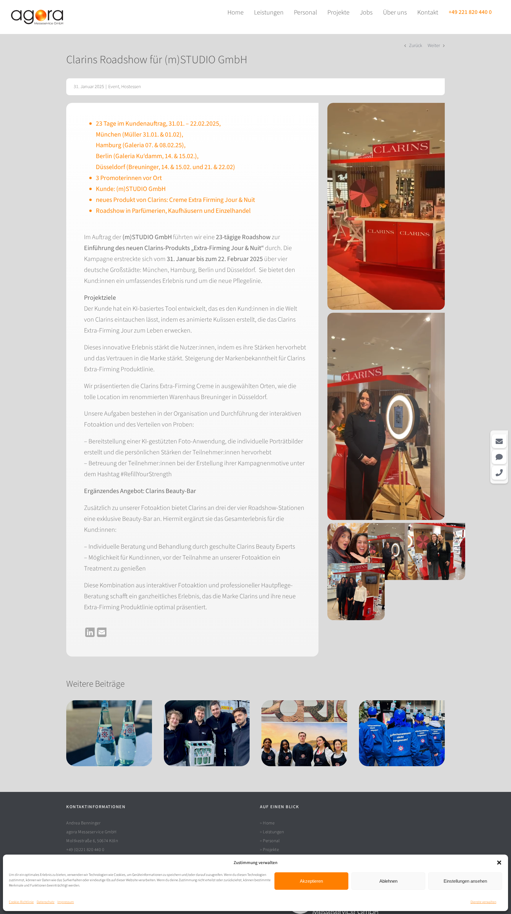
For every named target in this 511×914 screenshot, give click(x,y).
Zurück (415, 45)
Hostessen (131, 86)
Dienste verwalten (483, 902)
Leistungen (273, 832)
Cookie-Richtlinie (21, 902)
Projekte (271, 850)
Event (113, 86)
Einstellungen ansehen (465, 881)
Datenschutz (45, 902)
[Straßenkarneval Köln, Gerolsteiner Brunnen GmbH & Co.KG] (402, 733)
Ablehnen (388, 881)
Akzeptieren (311, 881)
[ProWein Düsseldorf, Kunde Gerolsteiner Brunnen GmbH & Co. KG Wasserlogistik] (207, 733)
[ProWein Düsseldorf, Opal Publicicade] (304, 733)
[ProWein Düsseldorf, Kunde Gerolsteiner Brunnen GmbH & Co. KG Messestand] (109, 733)
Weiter (434, 45)
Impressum (65, 902)
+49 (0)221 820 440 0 (85, 850)
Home (268, 823)
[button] (499, 863)
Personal (271, 841)
